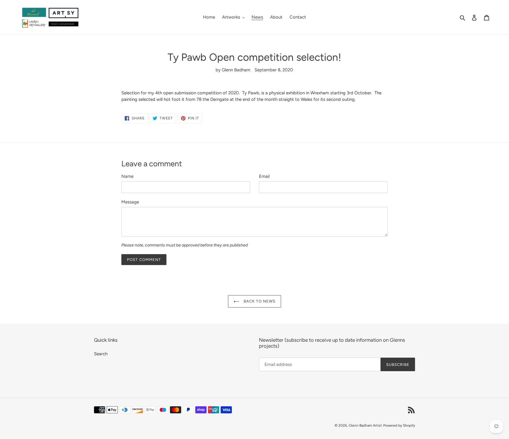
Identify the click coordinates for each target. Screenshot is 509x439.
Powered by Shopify (399, 425)
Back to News (258, 301)
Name (127, 176)
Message (130, 202)
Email (264, 176)
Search (101, 353)
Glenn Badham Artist (365, 425)
